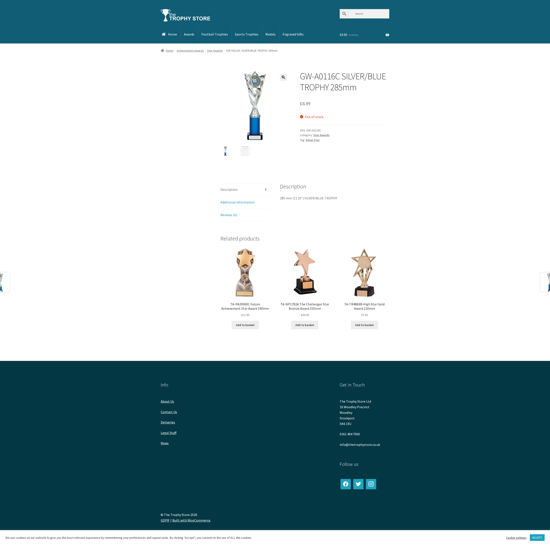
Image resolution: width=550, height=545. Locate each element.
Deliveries (168, 422)
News (165, 443)
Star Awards (215, 50)
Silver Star (313, 140)
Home (169, 50)
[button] (283, 77)
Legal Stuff (168, 433)
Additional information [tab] (237, 202)
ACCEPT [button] (537, 537)
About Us (167, 401)
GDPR (165, 520)
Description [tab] (229, 189)
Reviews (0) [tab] (228, 215)
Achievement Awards (190, 50)
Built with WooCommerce (191, 520)
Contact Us (169, 412)
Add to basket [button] (245, 325)
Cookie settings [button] (516, 538)
